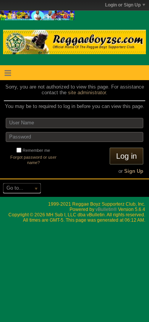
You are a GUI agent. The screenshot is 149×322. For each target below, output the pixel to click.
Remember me (36, 150)
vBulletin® (106, 209)
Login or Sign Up (123, 5)
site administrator (87, 92)
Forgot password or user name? (33, 160)
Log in (126, 156)
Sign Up (133, 171)
